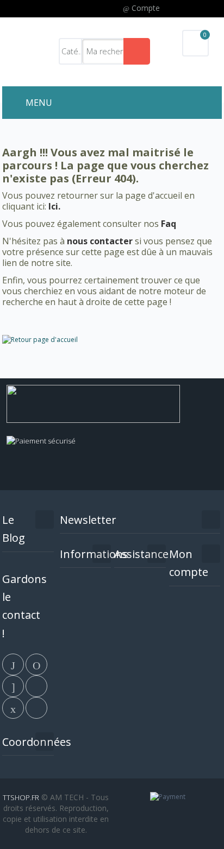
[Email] (14, 707)
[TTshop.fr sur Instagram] (36, 685)
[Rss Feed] (36, 707)
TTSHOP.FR (21, 797)
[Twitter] (36, 663)
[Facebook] (14, 663)
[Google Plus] (14, 685)
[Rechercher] (136, 51)
